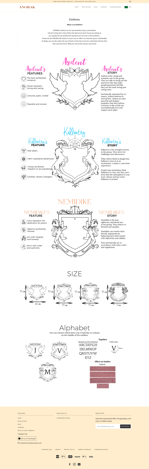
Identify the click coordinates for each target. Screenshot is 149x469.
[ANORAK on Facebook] (69, 465)
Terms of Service (84, 449)
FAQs (95, 7)
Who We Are (86, 7)
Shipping (104, 7)
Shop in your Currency (26, 430)
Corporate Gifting (63, 418)
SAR (129, 7)
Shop (76, 7)
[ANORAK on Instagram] (74, 465)
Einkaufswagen (115, 7)
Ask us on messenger (28, 438)
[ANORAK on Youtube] (79, 465)
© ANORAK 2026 (46, 449)
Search (58, 449)
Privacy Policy (69, 449)
